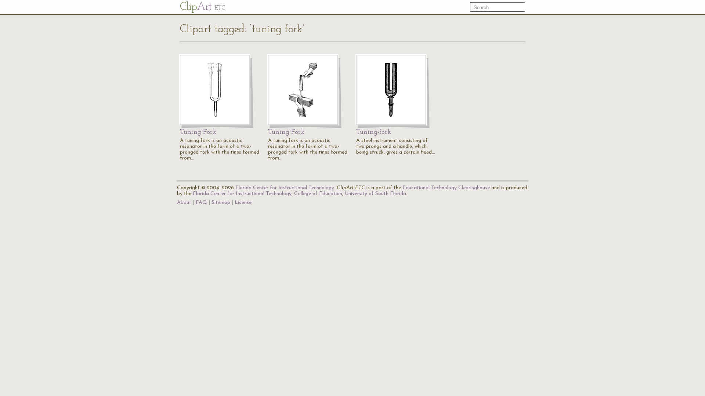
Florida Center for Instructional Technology (284, 188)
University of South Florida (375, 194)
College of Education (318, 194)
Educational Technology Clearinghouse (446, 188)
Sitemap (221, 202)
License (243, 202)
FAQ (201, 202)
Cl (202, 7)
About (184, 202)
